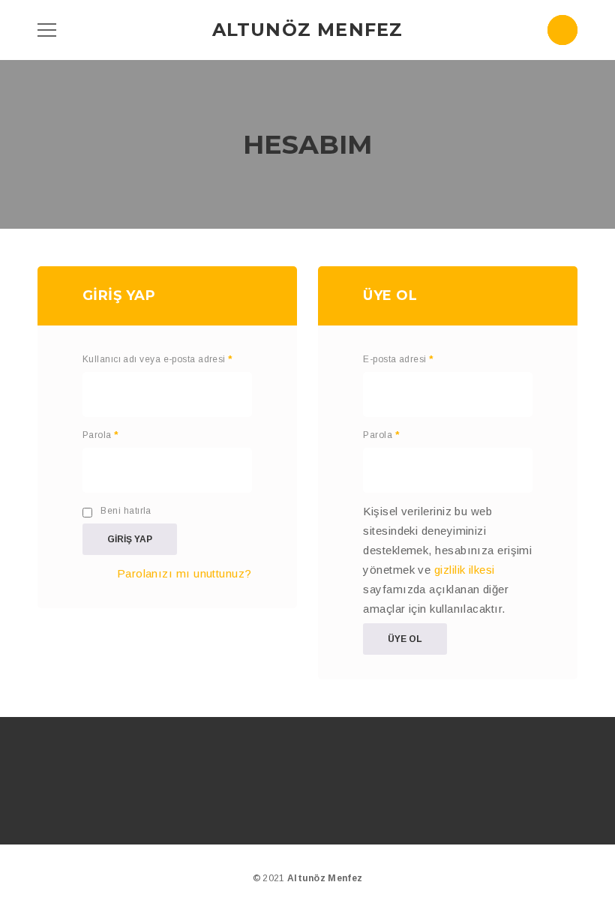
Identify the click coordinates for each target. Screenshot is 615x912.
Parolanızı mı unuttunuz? (184, 573)
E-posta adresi (398, 359)
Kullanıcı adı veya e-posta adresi (157, 359)
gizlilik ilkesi (464, 569)
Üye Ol (405, 639)
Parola (100, 435)
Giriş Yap (129, 539)
